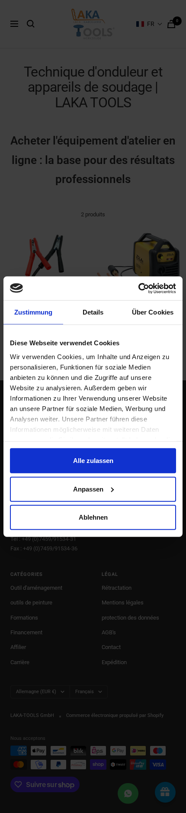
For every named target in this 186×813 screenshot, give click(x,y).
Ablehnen (93, 517)
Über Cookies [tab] (152, 312)
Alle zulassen (93, 460)
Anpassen (88, 488)
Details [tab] (93, 312)
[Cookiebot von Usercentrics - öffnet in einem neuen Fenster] (138, 288)
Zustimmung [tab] (33, 312)
